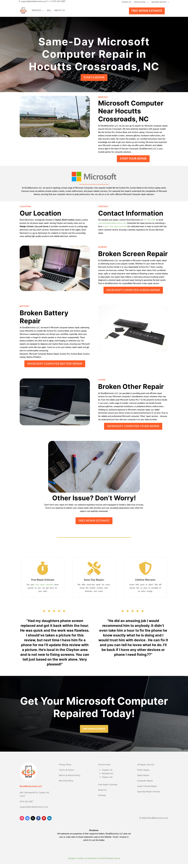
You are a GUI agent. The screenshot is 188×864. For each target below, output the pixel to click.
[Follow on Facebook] (38, 818)
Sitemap (102, 795)
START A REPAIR (94, 77)
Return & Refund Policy (69, 775)
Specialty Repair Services (148, 791)
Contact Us (126, 2)
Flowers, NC (107, 777)
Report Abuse (114, 858)
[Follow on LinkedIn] (49, 818)
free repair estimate (45, 585)
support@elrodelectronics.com (34, 1)
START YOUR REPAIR (133, 158)
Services (36, 10)
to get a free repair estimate (114, 227)
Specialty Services (158, 2)
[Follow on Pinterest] (44, 818)
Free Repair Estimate (107, 784)
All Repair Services (145, 764)
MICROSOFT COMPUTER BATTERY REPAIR (54, 363)
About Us (59, 10)
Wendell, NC (107, 773)
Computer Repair (145, 780)
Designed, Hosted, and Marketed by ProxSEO (87, 858)
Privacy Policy (65, 764)
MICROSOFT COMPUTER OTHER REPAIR (133, 426)
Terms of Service (66, 770)
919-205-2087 (149, 220)
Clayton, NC (107, 770)
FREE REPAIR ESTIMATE (146, 11)
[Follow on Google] (27, 818)
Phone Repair (143, 770)
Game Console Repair (147, 786)
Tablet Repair (143, 775)
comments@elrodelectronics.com (112, 223)
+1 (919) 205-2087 (57, 1)
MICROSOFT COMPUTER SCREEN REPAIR (133, 290)
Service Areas (140, 2)
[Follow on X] (33, 818)
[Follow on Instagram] (22, 818)
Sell (49, 10)
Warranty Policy (66, 780)
